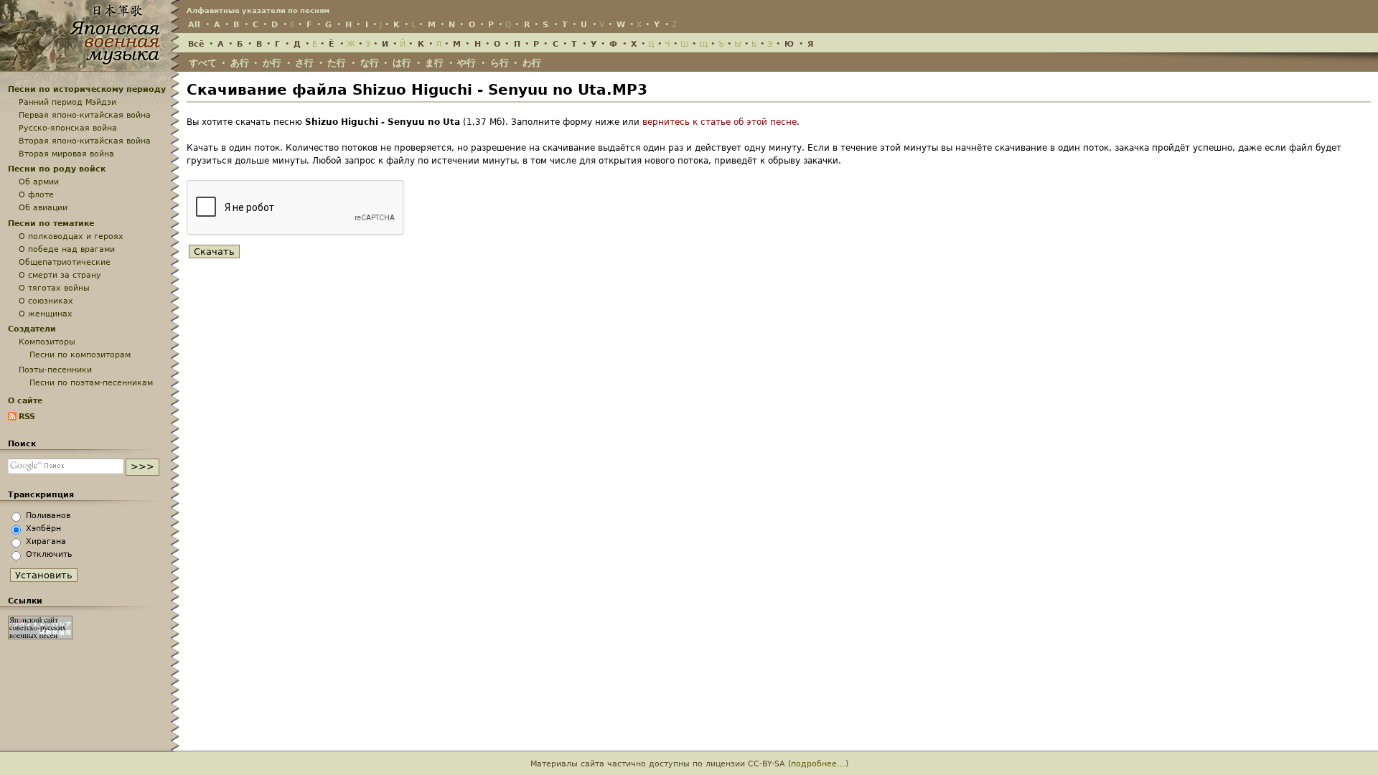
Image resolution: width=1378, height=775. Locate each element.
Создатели (32, 329)
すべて (203, 62)
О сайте (25, 400)
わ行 (531, 62)
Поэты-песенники (55, 370)
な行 (369, 62)
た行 (336, 62)
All (194, 24)
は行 (402, 62)
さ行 (304, 62)
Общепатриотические (65, 262)
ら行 (499, 62)
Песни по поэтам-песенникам (91, 382)
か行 (272, 62)
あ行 (239, 62)
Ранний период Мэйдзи (67, 102)
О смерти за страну (60, 275)
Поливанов (48, 515)
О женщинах (45, 314)
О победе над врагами (67, 249)
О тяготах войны (54, 288)
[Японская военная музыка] (89, 65)
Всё (196, 44)
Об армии (39, 182)
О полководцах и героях (71, 236)
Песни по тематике (51, 223)
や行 (466, 62)
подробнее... (818, 763)
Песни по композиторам (80, 354)
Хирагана (46, 541)
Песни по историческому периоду (87, 89)
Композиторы (47, 342)
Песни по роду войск (57, 169)
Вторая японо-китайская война (85, 141)
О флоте (36, 194)
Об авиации (43, 207)
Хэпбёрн (43, 528)
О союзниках (46, 301)
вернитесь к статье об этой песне (719, 122)
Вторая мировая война (66, 154)
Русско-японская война (68, 128)
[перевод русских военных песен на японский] (40, 636)
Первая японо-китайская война (85, 115)
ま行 (434, 62)
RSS (27, 416)
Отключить (49, 554)
